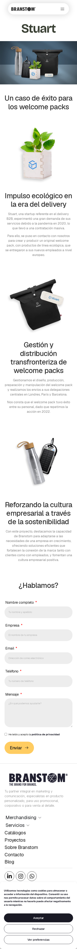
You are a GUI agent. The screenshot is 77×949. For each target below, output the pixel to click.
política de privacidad (46, 734)
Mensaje (12, 694)
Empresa (12, 625)
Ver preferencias (38, 939)
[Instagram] (20, 876)
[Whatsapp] (32, 876)
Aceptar (38, 918)
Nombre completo (20, 602)
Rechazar (38, 929)
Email (10, 648)
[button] (62, 8)
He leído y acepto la (34, 734)
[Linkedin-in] (9, 876)
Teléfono (12, 671)
